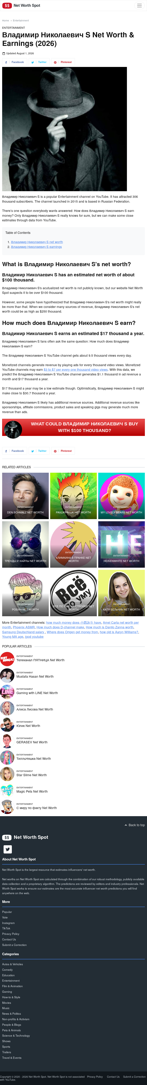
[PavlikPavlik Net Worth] (73, 496)
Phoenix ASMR (24, 627)
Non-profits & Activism (15, 1019)
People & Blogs (11, 1024)
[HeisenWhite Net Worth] (121, 544)
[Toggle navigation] (139, 5)
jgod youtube (34, 636)
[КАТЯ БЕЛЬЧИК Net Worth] (121, 593)
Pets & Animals (11, 1030)
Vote (5, 917)
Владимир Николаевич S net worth (37, 242)
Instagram (8, 923)
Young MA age (12, 636)
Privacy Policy (10, 934)
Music (6, 1008)
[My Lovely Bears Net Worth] (121, 496)
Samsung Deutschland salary (23, 632)
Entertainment (21, 20)
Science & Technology (16, 1035)
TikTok (6, 928)
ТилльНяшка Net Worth (33, 758)
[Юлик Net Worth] (7, 724)
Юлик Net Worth (28, 725)
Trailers (6, 1052)
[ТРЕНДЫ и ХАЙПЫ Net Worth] (25, 544)
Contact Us (9, 939)
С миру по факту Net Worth (36, 807)
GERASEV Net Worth (32, 742)
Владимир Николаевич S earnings (36, 246)
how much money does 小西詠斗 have (73, 622)
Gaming (7, 991)
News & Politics (11, 1013)
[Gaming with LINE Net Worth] (7, 691)
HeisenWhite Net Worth (121, 560)
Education (8, 975)
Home (5, 20)
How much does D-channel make (60, 627)
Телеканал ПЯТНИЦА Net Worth (40, 660)
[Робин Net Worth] (25, 593)
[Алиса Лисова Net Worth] (7, 708)
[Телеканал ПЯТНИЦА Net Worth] (7, 658)
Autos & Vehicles (12, 964)
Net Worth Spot (26, 5)
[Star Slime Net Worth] (7, 773)
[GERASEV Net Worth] (7, 741)
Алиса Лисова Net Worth (34, 709)
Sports (6, 1046)
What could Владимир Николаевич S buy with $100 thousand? (84, 427)
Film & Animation (12, 986)
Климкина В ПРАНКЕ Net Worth (73, 559)
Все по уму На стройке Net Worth (73, 608)
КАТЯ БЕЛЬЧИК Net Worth (121, 609)
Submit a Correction (14, 945)
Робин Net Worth (25, 609)
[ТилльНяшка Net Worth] (7, 757)
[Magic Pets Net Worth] (7, 790)
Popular (7, 912)
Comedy (7, 969)
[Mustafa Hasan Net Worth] (7, 675)
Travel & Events (12, 1057)
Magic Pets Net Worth (32, 791)
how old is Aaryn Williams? (119, 632)
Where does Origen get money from (72, 632)
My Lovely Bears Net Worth (121, 512)
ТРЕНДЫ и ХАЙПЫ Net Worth (25, 560)
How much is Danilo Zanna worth (109, 627)
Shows (6, 1041)
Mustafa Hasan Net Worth (35, 676)
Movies (6, 1002)
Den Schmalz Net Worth (25, 512)
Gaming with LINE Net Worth (37, 692)
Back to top (136, 825)
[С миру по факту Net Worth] (7, 806)
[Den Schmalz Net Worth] (25, 496)
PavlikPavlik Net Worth (73, 512)
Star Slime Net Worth (31, 775)
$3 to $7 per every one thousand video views (76, 369)
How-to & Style (11, 997)
